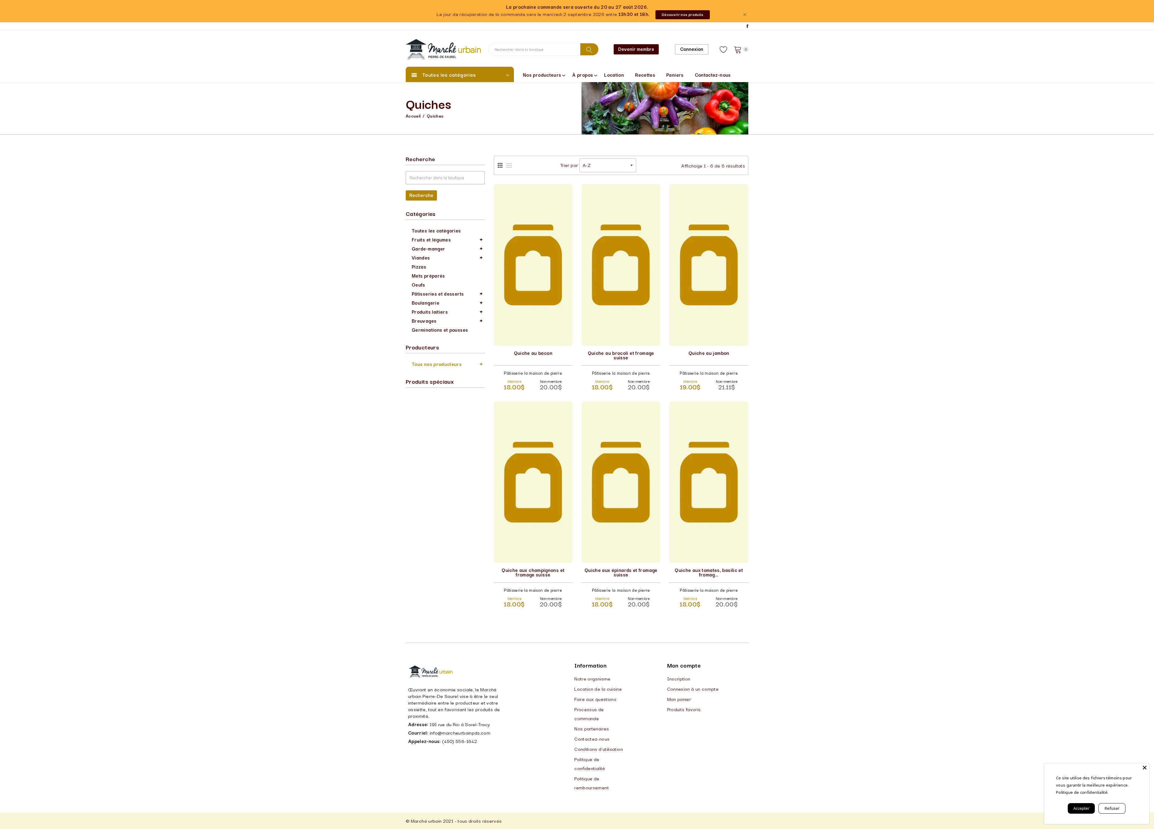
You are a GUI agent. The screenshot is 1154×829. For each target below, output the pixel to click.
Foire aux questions (595, 698)
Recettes (645, 74)
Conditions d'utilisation (598, 748)
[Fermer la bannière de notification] (744, 14)
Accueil (413, 115)
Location (614, 74)
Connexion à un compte (693, 688)
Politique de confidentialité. (1082, 792)
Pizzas (419, 266)
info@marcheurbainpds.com (460, 732)
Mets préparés (428, 275)
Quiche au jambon (708, 352)
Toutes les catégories (436, 230)
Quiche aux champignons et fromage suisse (533, 572)
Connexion (691, 48)
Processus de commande (589, 713)
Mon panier (679, 698)
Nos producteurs (542, 74)
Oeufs (418, 284)
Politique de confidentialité (589, 763)
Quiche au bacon (533, 352)
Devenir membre (636, 48)
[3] (500, 165)
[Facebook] (747, 26)
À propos (582, 74)
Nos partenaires (591, 728)
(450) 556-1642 (459, 741)
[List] (509, 165)
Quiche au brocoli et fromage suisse (621, 355)
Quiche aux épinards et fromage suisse (621, 572)
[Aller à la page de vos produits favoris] (724, 49)
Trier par (569, 164)
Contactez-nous (713, 74)
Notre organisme (592, 678)
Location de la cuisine (598, 688)
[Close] (1145, 768)
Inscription (679, 678)
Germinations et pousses (440, 329)
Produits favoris (684, 709)
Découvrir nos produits (683, 14)
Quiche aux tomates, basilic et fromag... (709, 572)
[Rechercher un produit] (589, 49)
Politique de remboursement (591, 783)
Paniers (675, 74)
